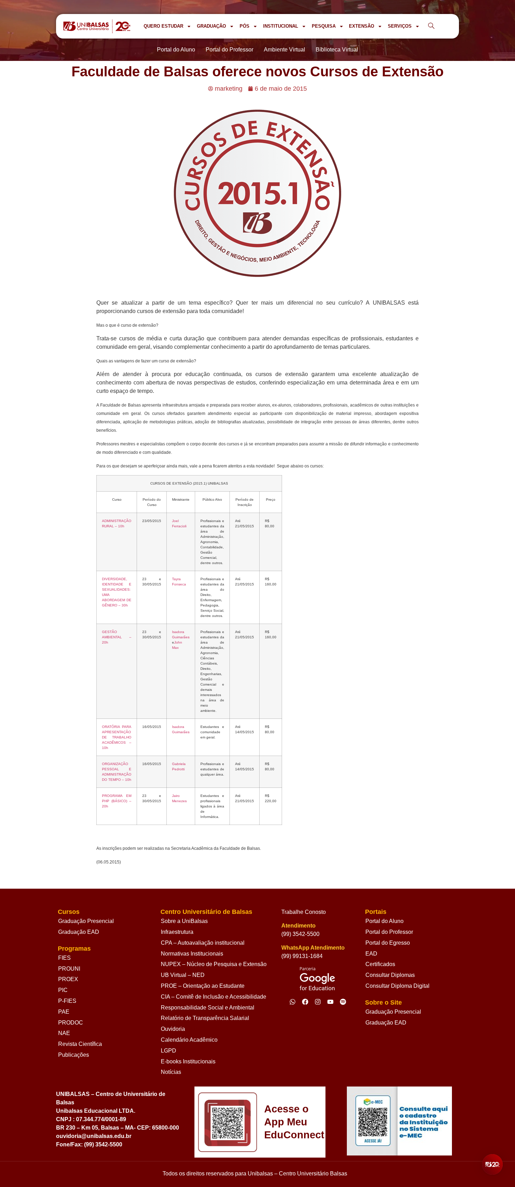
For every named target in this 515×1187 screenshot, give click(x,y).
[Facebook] (305, 1001)
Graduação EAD (78, 932)
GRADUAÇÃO (211, 26)
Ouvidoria (173, 1029)
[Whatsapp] (292, 1001)
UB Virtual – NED (183, 975)
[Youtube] (330, 1001)
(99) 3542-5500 (300, 934)
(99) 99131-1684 (302, 956)
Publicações (73, 1055)
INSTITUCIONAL (280, 26)
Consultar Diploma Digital (397, 986)
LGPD (168, 1051)
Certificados (380, 964)
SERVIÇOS (400, 26)
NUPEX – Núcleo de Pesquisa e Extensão (214, 964)
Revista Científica (80, 1044)
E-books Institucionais (188, 1061)
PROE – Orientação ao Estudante (203, 986)
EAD (371, 954)
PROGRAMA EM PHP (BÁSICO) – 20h (116, 801)
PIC (63, 990)
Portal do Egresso (387, 943)
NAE (64, 1033)
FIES (64, 958)
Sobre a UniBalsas (184, 921)
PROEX (68, 979)
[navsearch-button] (431, 26)
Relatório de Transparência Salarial (205, 1018)
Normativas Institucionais (192, 954)
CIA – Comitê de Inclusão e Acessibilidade (213, 997)
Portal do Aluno (384, 921)
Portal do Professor (389, 932)
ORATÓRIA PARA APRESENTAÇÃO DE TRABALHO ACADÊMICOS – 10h (116, 737)
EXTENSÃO (361, 26)
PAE (63, 1012)
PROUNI (69, 969)
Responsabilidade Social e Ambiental (207, 1008)
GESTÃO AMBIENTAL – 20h (116, 637)
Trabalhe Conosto (303, 912)
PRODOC (70, 1023)
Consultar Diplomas (390, 975)
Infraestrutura (177, 932)
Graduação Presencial (86, 921)
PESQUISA (324, 26)
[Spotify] (343, 1001)
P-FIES (67, 1001)
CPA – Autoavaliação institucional (203, 943)
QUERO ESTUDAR (163, 26)
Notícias (171, 1072)
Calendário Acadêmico (189, 1040)
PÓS (244, 26)
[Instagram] (317, 1001)
